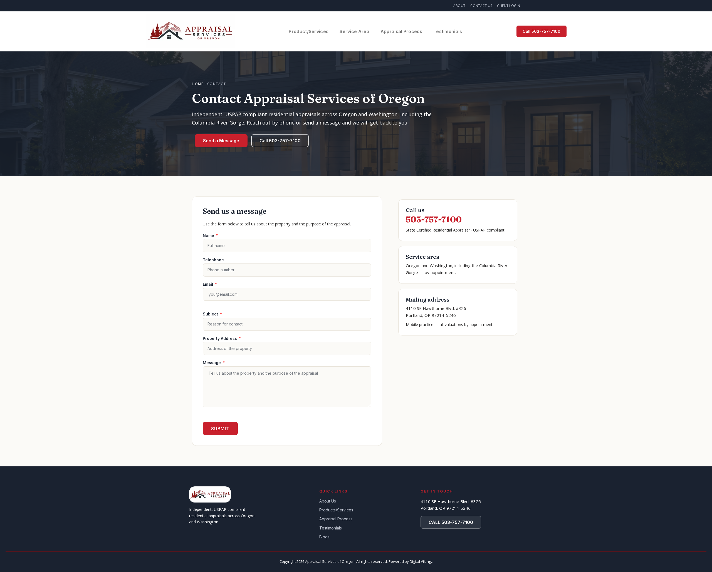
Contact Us (481, 5)
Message (212, 362)
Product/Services (308, 31)
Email (208, 284)
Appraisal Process (401, 31)
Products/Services (336, 510)
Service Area (354, 31)
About (459, 5)
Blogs (324, 536)
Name (209, 235)
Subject (211, 314)
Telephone (213, 259)
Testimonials (447, 31)
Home (197, 83)
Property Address (220, 338)
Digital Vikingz (421, 561)
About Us (327, 501)
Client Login (508, 5)
